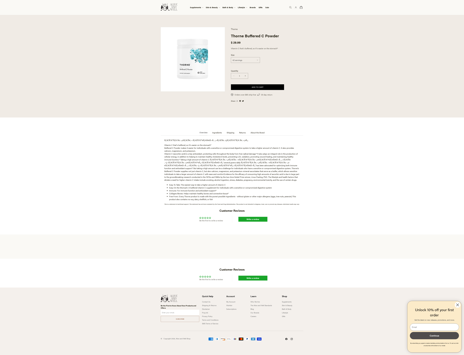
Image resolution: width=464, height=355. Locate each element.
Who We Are (255, 301)
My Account (230, 301)
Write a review (252, 219)
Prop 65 (205, 312)
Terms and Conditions (210, 320)
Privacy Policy (207, 316)
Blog (252, 309)
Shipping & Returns (209, 305)
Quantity (234, 70)
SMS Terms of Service (210, 323)
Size (232, 55)
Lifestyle (285, 312)
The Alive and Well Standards (261, 305)
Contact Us (206, 301)
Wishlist (229, 305)
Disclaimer (206, 309)
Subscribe (180, 319)
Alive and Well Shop (183, 338)
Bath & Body (286, 309)
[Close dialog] (458, 305)
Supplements (287, 301)
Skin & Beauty (287, 305)
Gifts (283, 316)
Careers (253, 316)
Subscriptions (231, 309)
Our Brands (254, 312)
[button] (196, 7)
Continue (434, 335)
